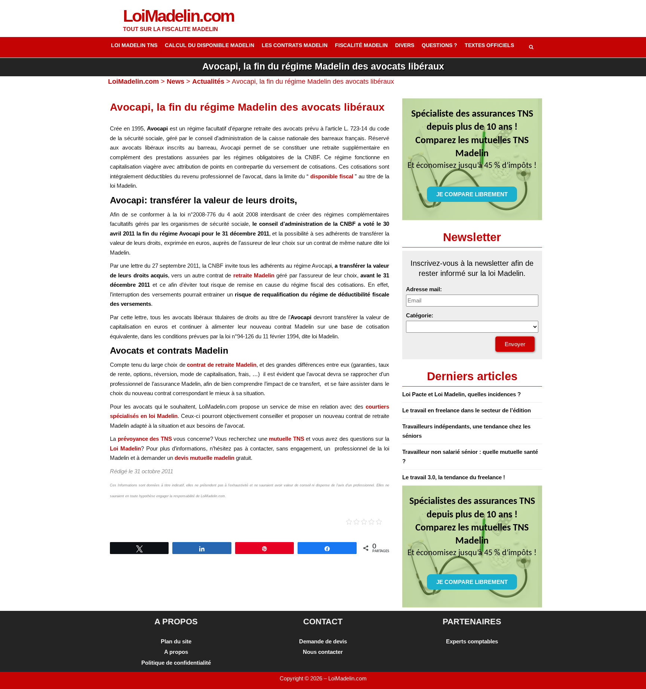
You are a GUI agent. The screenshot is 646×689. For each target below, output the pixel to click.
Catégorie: (419, 315)
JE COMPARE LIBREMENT (472, 194)
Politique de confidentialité (176, 662)
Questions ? (439, 45)
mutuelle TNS (287, 439)
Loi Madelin (125, 448)
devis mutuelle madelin (204, 458)
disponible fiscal (331, 176)
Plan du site (176, 641)
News (175, 81)
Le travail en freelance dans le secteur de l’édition (466, 410)
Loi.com (178, 15)
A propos (176, 652)
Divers (404, 45)
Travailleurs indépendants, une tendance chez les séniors (466, 431)
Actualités (208, 81)
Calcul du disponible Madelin (209, 45)
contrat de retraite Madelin (221, 365)
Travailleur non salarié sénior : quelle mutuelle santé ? (470, 456)
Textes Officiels (489, 45)
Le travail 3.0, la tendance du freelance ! (453, 477)
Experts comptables (472, 641)
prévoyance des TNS (145, 439)
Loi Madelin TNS (134, 45)
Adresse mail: (424, 289)
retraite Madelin (253, 275)
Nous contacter (323, 652)
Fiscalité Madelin (361, 45)
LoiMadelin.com (133, 81)
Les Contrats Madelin (294, 45)
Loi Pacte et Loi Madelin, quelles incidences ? (461, 394)
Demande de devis (323, 641)
